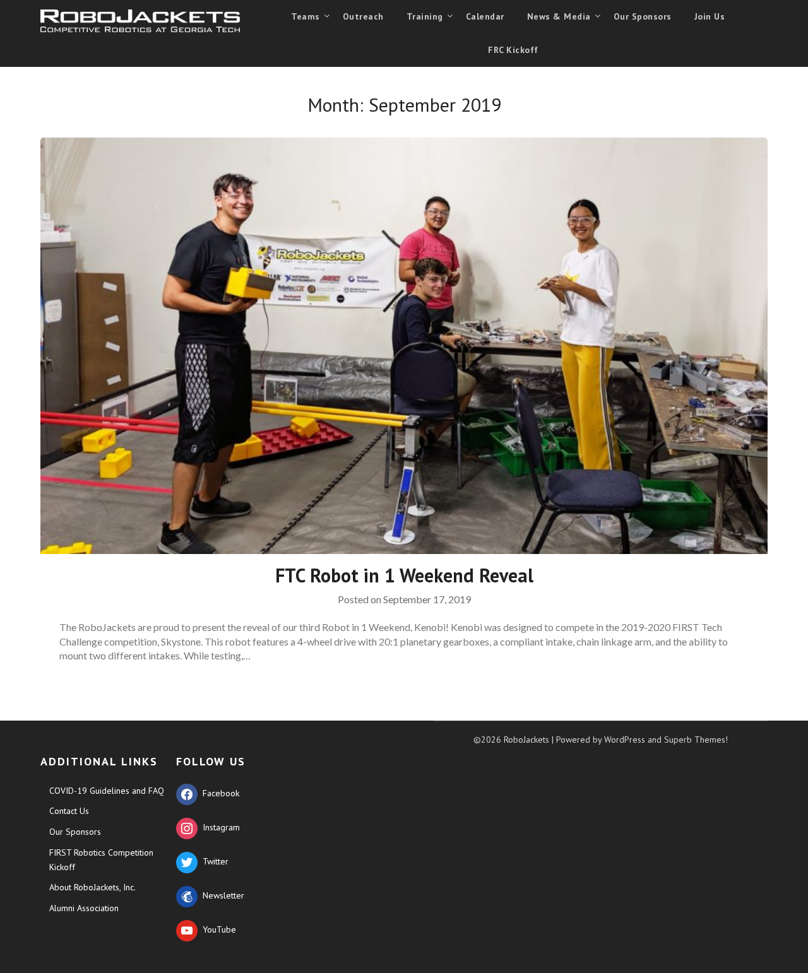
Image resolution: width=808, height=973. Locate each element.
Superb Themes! (696, 739)
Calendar (485, 16)
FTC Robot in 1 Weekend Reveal (404, 575)
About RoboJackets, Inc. (92, 887)
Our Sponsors (643, 16)
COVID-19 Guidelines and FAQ (106, 790)
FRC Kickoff (513, 50)
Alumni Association (84, 908)
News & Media (559, 16)
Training (425, 16)
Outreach (363, 16)
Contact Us (69, 811)
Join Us (709, 16)
